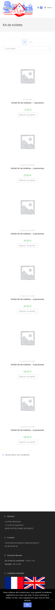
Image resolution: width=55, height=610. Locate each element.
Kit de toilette (27, 99)
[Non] (51, 599)
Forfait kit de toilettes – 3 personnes (27, 233)
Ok (27, 605)
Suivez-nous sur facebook (17, 455)
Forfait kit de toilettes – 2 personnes (27, 168)
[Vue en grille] (24, 42)
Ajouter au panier (27, 115)
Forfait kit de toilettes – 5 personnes (27, 364)
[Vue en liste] (30, 42)
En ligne (22, 165)
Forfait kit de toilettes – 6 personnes (27, 430)
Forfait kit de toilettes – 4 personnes (27, 299)
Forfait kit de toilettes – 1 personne (27, 102)
